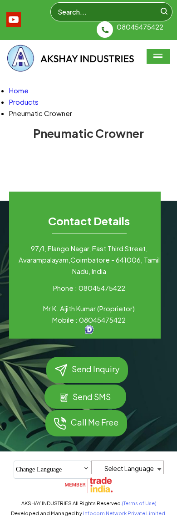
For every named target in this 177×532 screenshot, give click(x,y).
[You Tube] (13, 24)
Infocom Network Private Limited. (125, 513)
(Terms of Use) (139, 503)
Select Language (129, 468)
